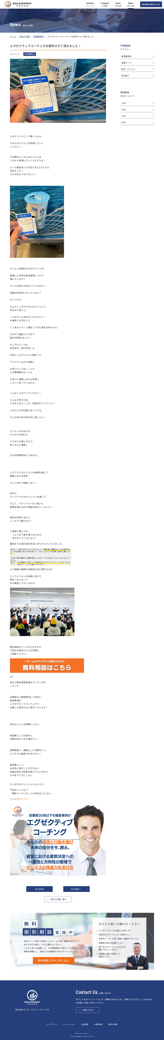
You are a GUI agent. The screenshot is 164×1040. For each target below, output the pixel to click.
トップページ (52, 1024)
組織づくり (126, 62)
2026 (123, 103)
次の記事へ (76, 889)
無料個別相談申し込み (151, 4)
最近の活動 (113, 1024)
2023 (123, 122)
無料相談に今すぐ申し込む (54, 960)
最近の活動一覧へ (59, 899)
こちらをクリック (19, 798)
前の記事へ (40, 889)
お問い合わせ (88, 1010)
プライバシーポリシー (82, 1033)
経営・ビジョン (128, 69)
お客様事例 (98, 1024)
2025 (123, 109)
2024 (123, 116)
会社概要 (84, 1024)
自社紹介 (125, 75)
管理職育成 (126, 56)
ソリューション (69, 1024)
